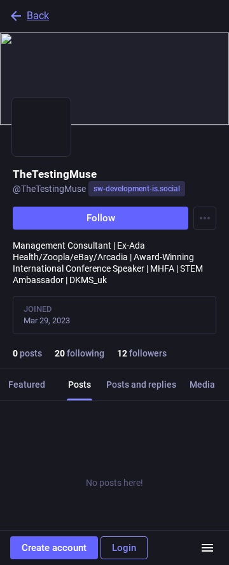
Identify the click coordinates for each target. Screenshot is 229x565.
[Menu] (204, 218)
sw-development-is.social (137, 188)
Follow (101, 218)
